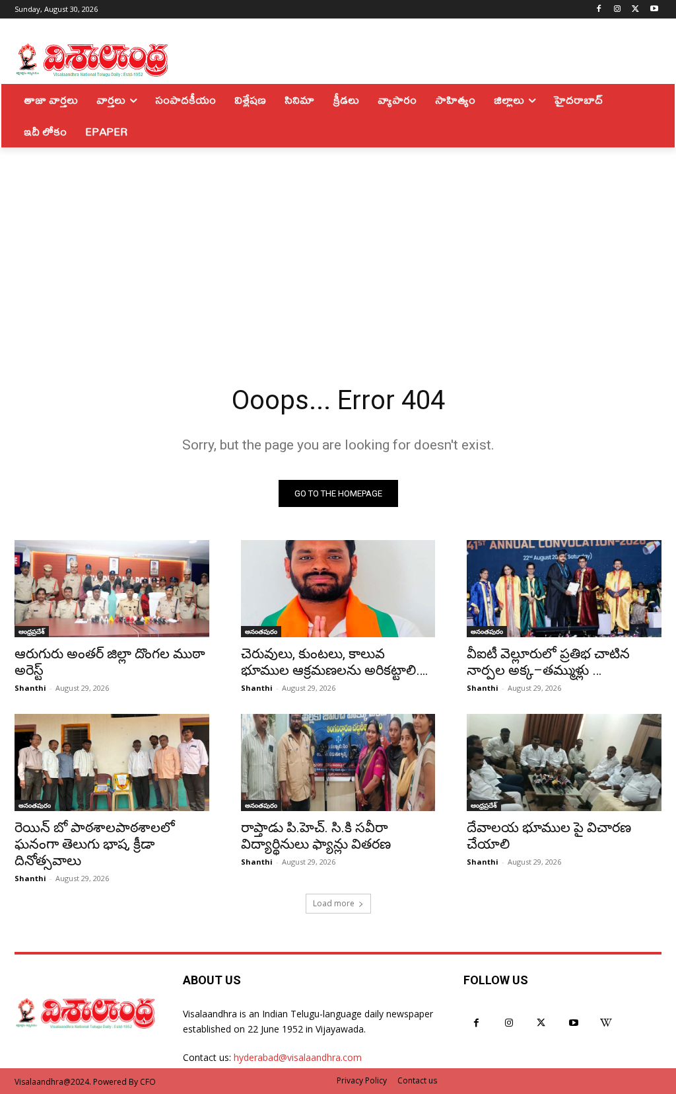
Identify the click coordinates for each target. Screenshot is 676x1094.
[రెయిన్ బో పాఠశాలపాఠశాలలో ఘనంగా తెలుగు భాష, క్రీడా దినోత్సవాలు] (112, 762)
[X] (635, 9)
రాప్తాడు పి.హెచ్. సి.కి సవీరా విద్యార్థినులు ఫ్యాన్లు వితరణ (316, 836)
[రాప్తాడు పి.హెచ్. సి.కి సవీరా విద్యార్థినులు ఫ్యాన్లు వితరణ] (338, 762)
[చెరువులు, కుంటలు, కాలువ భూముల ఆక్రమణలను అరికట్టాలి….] (338, 588)
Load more (334, 903)
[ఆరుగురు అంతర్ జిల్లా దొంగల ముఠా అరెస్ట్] (112, 588)
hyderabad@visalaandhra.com (298, 1057)
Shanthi (30, 688)
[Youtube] (653, 9)
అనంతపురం (261, 631)
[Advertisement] (338, 246)
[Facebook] (599, 9)
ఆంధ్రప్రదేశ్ (31, 631)
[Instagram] (617, 9)
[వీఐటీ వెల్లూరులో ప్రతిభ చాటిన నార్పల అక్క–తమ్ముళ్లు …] (564, 588)
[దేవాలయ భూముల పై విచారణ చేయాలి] (564, 762)
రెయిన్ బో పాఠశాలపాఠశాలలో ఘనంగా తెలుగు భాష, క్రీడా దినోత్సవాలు (95, 844)
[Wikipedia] (606, 1023)
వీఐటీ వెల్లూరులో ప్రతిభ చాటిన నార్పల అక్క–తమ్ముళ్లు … (548, 662)
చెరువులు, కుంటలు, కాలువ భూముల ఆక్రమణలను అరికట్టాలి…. (334, 662)
